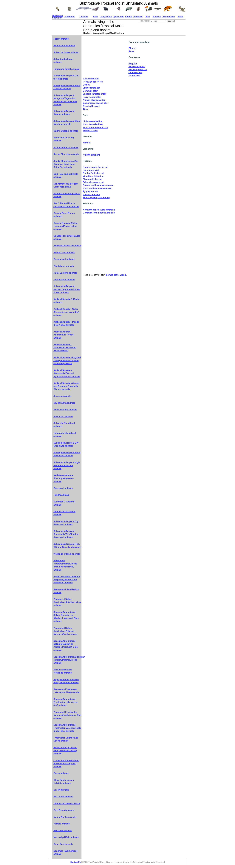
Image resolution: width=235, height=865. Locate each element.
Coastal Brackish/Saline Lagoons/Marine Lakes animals (65, 226)
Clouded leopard (91, 106)
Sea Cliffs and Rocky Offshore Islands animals (66, 205)
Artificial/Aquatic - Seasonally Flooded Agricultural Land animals (66, 373)
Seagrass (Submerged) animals (65, 852)
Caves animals (61, 773)
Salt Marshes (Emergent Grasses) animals (65, 185)
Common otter (90, 91)
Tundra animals (61, 495)
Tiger (85, 109)
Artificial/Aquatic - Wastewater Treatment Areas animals (64, 347)
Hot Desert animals (63, 797)
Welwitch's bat (90, 130)
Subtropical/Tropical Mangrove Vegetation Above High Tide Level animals (65, 100)
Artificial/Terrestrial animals (67, 246)
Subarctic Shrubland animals (64, 424)
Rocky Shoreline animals (66, 154)
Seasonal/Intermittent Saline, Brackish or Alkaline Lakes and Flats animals (66, 616)
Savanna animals (62, 396)
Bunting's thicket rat (93, 173)
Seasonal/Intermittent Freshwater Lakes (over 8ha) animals (65, 702)
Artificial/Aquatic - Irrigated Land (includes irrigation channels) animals (67, 360)
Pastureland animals (64, 259)
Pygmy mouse (90, 191)
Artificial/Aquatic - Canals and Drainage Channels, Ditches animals (66, 386)
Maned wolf (134, 76)
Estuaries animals (62, 830)
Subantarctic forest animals (63, 60)
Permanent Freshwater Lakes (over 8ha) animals (66, 691)
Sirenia (128, 17)
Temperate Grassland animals (64, 513)
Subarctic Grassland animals (64, 503)
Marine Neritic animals (64, 817)
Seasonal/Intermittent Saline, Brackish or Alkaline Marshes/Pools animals (65, 645)
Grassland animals (63, 488)
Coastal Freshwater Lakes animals (66, 237)
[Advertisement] (106, 57)
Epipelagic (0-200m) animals (63, 139)
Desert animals (61, 790)
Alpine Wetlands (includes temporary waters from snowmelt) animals (66, 579)
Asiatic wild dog (91, 79)
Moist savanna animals (65, 409)
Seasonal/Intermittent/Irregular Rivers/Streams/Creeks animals (67, 660)
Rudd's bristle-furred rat (95, 167)
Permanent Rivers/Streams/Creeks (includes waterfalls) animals (65, 565)
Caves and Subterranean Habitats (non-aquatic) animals (66, 763)
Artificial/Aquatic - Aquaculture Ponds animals (63, 335)
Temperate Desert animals (66, 803)
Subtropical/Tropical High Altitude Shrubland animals (66, 465)
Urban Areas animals (64, 279)
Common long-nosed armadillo (99, 213)
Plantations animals (63, 266)
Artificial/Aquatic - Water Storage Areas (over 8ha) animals (66, 312)
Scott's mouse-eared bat (95, 127)
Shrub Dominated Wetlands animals (62, 671)
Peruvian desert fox (93, 82)
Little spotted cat (91, 88)
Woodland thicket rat (93, 176)
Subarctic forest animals (65, 52)
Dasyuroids (106, 17)
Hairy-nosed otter (92, 97)
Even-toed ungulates (57, 16)
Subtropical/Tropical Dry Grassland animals (65, 523)
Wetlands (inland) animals (66, 554)
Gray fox (133, 63)
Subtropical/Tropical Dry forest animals (65, 77)
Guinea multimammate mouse (98, 185)
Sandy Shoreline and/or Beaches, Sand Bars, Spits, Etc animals (65, 164)
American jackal (137, 66)
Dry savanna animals (64, 403)
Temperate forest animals (66, 69)
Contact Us (75, 862)
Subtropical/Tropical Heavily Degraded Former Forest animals (66, 289)
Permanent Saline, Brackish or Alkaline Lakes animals (67, 602)
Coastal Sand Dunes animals (64, 214)
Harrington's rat (91, 170)
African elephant (91, 155)
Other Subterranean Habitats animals (63, 781)
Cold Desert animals (63, 810)
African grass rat (91, 194)
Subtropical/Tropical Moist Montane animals (66, 122)
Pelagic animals (61, 824)
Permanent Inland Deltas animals (66, 591)
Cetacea (84, 17)
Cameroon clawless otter (95, 103)
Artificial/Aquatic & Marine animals (66, 300)
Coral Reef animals (63, 844)
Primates (138, 17)
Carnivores (69, 17)
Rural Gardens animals (65, 273)
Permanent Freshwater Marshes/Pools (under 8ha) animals (67, 715)
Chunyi (132, 48)
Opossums (118, 17)
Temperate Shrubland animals (64, 434)
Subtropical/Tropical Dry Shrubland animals (65, 444)
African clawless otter (94, 100)
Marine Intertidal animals (65, 147)
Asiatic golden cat (138, 69)
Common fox (135, 72)
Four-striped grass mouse (96, 197)
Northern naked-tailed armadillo (99, 210)
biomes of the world (116, 275)
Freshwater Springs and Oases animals (65, 739)
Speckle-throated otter (94, 94)
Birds (180, 17)
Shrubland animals (63, 416)
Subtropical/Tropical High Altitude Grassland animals (67, 545)
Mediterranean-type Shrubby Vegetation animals (63, 478)
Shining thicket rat (92, 179)
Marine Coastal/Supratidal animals (66, 195)
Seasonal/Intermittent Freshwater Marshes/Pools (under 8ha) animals (67, 728)
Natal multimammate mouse (97, 188)
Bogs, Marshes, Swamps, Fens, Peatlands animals (66, 681)
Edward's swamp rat (93, 182)
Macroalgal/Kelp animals (66, 837)
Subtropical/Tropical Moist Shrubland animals (66, 454)
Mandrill (87, 143)
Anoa (131, 51)
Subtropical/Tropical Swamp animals (63, 112)
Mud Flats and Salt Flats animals (65, 175)
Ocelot (86, 85)
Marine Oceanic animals (65, 131)
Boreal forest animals (64, 45)
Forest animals (61, 39)
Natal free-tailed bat (93, 124)
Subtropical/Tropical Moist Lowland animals (66, 87)
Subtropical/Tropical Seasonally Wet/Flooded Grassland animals (65, 534)
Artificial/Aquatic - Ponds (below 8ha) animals (66, 323)
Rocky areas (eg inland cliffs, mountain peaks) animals (65, 750)
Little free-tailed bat (92, 121)
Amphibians (168, 17)
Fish (148, 17)
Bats (95, 17)
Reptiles (157, 17)
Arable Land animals (64, 252)
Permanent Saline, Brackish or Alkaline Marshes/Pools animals (65, 631)
